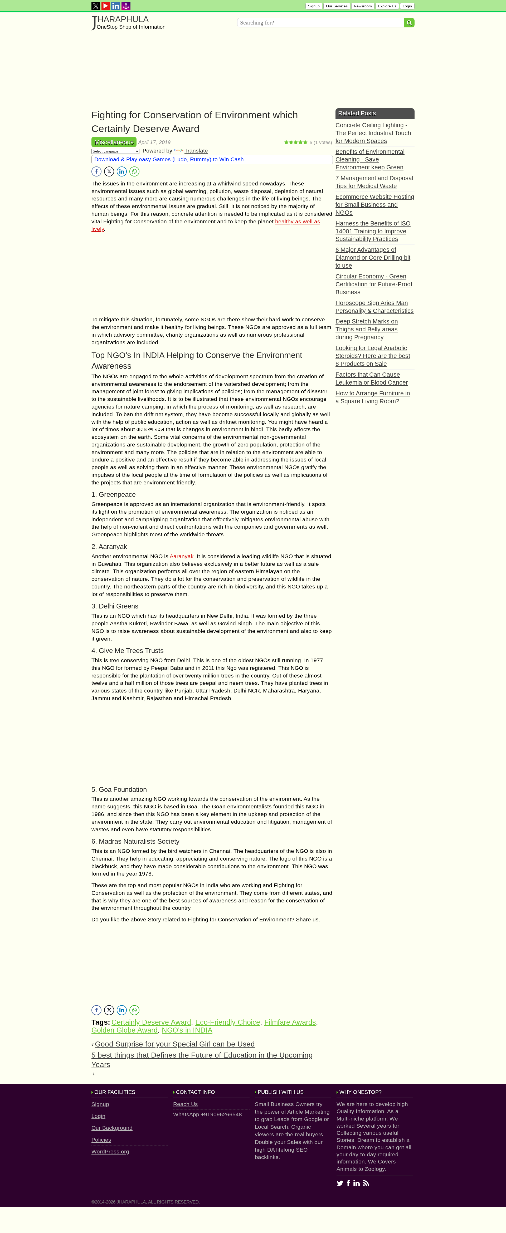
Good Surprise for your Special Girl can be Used (175, 1044)
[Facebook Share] (96, 171)
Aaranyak (182, 556)
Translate (196, 151)
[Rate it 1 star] (286, 142)
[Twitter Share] (109, 171)
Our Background (112, 1128)
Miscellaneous (114, 142)
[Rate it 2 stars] (291, 142)
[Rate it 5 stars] (305, 142)
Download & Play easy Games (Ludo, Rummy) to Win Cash (169, 159)
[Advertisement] (249, 71)
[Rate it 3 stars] (296, 142)
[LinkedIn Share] (122, 171)
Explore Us (387, 6)
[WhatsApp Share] (134, 171)
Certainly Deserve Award (151, 1022)
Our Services (337, 6)
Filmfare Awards (290, 1022)
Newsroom (363, 6)
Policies (101, 1140)
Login (407, 6)
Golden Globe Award (124, 1030)
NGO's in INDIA (187, 1030)
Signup (314, 6)
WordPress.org (110, 1151)
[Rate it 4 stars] (300, 142)
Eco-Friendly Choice (227, 1022)
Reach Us (185, 1104)
